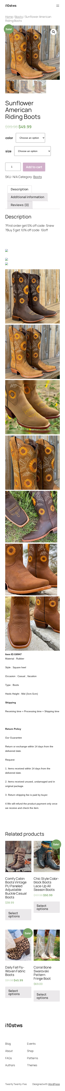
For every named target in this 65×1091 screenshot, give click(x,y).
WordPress (54, 1084)
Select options (14, 914)
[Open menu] (58, 6)
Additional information (27, 197)
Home (9, 17)
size (8, 151)
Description (19, 189)
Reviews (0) (20, 205)
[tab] (19, 189)
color (9, 138)
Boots (19, 17)
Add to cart (34, 167)
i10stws (10, 5)
